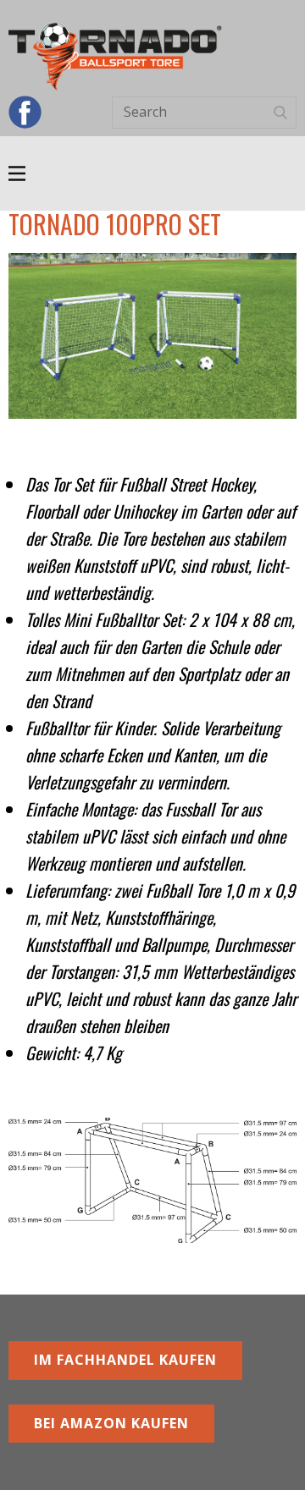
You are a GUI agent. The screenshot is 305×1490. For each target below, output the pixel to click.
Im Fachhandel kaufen (125, 1359)
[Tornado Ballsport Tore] (115, 56)
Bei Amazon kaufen (111, 1423)
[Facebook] (25, 112)
